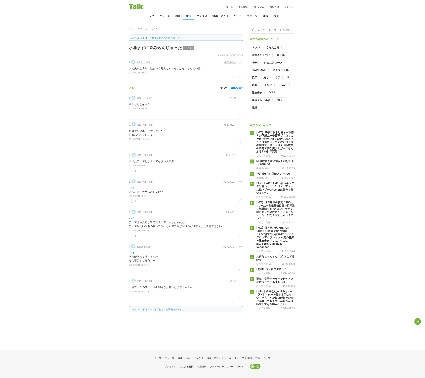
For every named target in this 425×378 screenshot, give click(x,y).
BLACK (267, 85)
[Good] (233, 78)
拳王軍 (281, 54)
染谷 (266, 77)
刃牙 (254, 77)
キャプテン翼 (281, 70)
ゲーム (238, 16)
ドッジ (256, 47)
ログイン (289, 6)
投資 (276, 16)
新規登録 (274, 6)
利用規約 (201, 366)
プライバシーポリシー (221, 366)
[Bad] (240, 78)
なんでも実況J (264, 156)
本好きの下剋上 (261, 54)
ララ (277, 77)
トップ (150, 16)
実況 (188, 16)
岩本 (254, 85)
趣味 (265, 16)
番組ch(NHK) (263, 168)
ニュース (164, 16)
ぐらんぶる (272, 47)
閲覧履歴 (242, 6)
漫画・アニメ (220, 16)
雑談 (178, 16)
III (288, 77)
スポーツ (252, 16)
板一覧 (229, 6)
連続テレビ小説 (261, 100)
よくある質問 (187, 366)
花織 (254, 107)
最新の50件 (237, 88)
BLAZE (283, 85)
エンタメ (202, 16)
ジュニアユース (273, 62)
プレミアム (258, 6)
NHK (255, 62)
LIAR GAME (259, 70)
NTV (280, 100)
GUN (272, 92)
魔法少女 (257, 92)
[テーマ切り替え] (255, 366)
